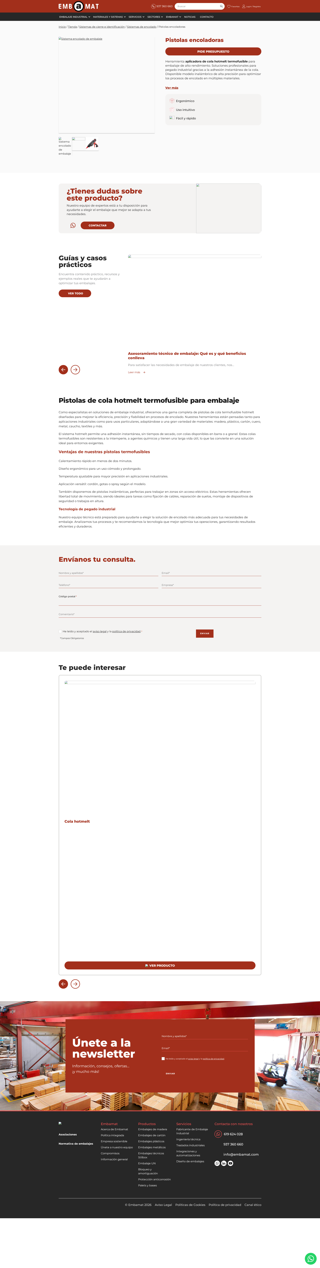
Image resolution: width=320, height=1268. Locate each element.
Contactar (97, 225)
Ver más (171, 88)
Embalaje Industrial (73, 16)
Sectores (154, 16)
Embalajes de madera (152, 1129)
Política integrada (112, 1135)
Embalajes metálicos (152, 1147)
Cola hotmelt (77, 821)
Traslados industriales (190, 1145)
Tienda (72, 26)
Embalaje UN (147, 1163)
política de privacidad (126, 631)
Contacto (207, 16)
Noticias (190, 16)
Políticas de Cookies (190, 1205)
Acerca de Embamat (114, 1129)
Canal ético (252, 1205)
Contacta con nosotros (233, 1124)
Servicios (135, 16)
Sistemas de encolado (141, 26)
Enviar (204, 633)
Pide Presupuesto (213, 51)
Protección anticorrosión (154, 1179)
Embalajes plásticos (151, 1141)
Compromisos (110, 1153)
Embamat (172, 16)
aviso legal (99, 631)
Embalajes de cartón (152, 1135)
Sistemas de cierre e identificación (102, 26)
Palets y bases (147, 1185)
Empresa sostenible (114, 1141)
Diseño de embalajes (190, 1161)
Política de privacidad (225, 1205)
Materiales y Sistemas (108, 16)
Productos (147, 1124)
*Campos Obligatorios (72, 638)
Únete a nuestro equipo (117, 1147)
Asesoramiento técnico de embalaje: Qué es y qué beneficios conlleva (187, 355)
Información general (114, 1159)
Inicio (62, 26)
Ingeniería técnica (188, 1139)
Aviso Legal (163, 1205)
